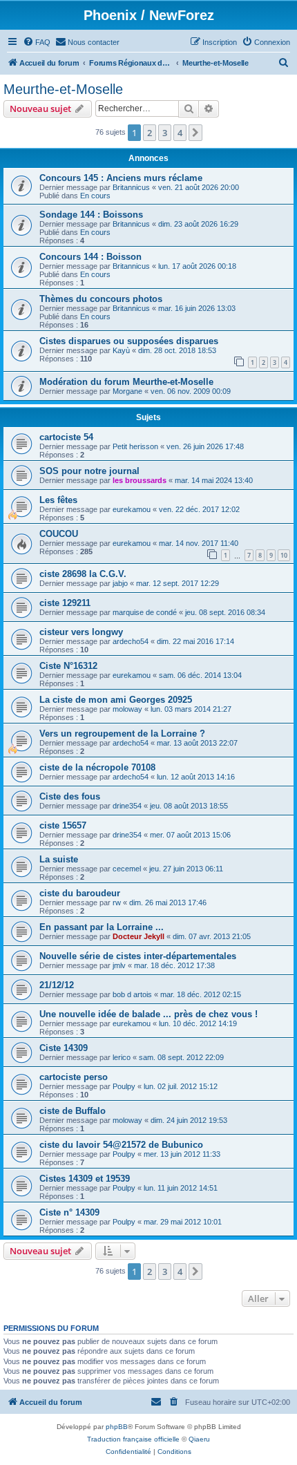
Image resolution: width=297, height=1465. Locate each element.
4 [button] (180, 132)
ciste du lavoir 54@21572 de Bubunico (121, 1145)
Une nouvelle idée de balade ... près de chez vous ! (148, 1014)
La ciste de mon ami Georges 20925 (115, 699)
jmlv (119, 965)
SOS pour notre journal (89, 471)
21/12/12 (56, 985)
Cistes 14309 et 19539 (84, 1178)
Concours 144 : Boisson (90, 257)
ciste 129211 (64, 603)
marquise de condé (145, 612)
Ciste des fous (69, 796)
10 (283, 555)
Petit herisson (135, 446)
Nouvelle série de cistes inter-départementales (137, 956)
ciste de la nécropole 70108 (97, 767)
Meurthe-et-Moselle (63, 89)
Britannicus (131, 187)
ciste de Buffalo (72, 1111)
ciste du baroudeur (79, 893)
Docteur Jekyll (138, 936)
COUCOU (58, 534)
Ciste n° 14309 (69, 1212)
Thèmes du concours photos (100, 299)
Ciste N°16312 (68, 666)
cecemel (127, 868)
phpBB (117, 1426)
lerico (122, 1057)
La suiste (58, 859)
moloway (127, 709)
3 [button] (164, 132)
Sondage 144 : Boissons (91, 214)
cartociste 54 (66, 437)
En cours (95, 195)
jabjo (120, 583)
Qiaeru (199, 1439)
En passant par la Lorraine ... (101, 927)
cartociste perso (73, 1077)
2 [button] (149, 132)
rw (117, 902)
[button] (195, 132)
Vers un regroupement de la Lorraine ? (122, 733)
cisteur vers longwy (81, 632)
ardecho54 (130, 641)
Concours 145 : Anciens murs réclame (120, 178)
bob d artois (132, 994)
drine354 (127, 806)
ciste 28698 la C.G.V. (82, 574)
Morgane (127, 391)
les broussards (139, 480)
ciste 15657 (62, 825)
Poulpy (124, 1086)
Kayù (121, 350)
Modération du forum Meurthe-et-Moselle (126, 382)
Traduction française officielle (133, 1439)
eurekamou (132, 509)
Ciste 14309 (63, 1048)
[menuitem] (36, 42)
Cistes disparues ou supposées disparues (128, 341)
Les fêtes (58, 500)
